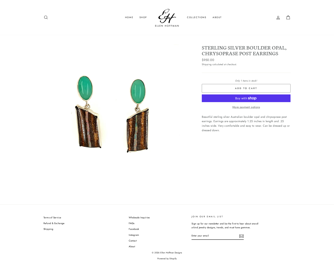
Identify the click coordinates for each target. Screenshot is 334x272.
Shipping (207, 64)
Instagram (134, 235)
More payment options (246, 107)
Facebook (134, 229)
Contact (133, 240)
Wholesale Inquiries (139, 217)
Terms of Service (52, 217)
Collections (196, 17)
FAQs (131, 223)
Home (129, 17)
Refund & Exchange (54, 223)
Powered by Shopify (167, 258)
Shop (143, 17)
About (217, 17)
